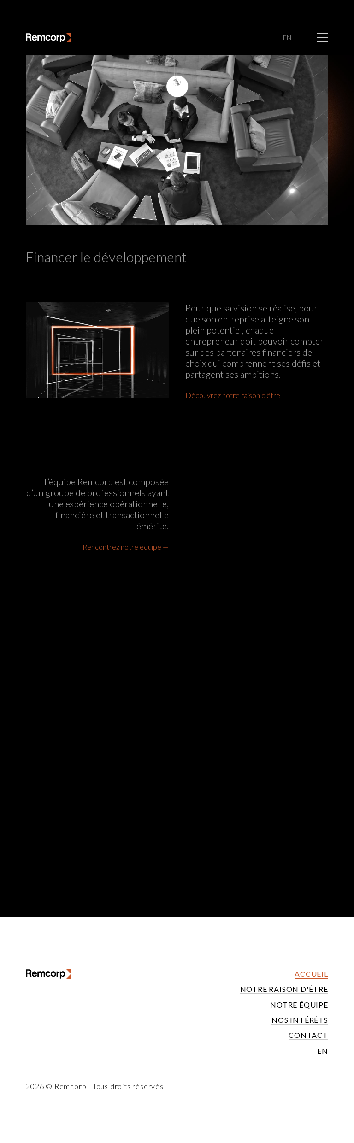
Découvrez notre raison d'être (232, 395)
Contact (308, 1035)
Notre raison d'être (284, 989)
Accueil (311, 973)
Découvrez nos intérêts (263, 812)
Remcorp (70, 1086)
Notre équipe (299, 1004)
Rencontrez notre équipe (122, 546)
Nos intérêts (299, 1019)
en (287, 37)
